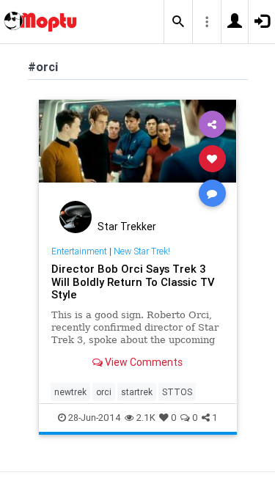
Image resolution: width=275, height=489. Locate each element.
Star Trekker (127, 226)
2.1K (145, 417)
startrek (137, 391)
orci (103, 391)
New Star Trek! (142, 251)
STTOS (177, 391)
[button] (178, 22)
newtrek (70, 391)
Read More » (138, 158)
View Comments (143, 362)
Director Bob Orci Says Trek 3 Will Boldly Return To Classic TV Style (133, 282)
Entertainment (79, 251)
